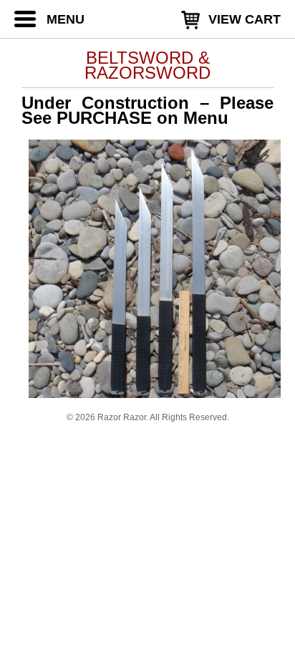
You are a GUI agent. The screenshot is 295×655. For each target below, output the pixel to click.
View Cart (244, 19)
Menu (65, 19)
